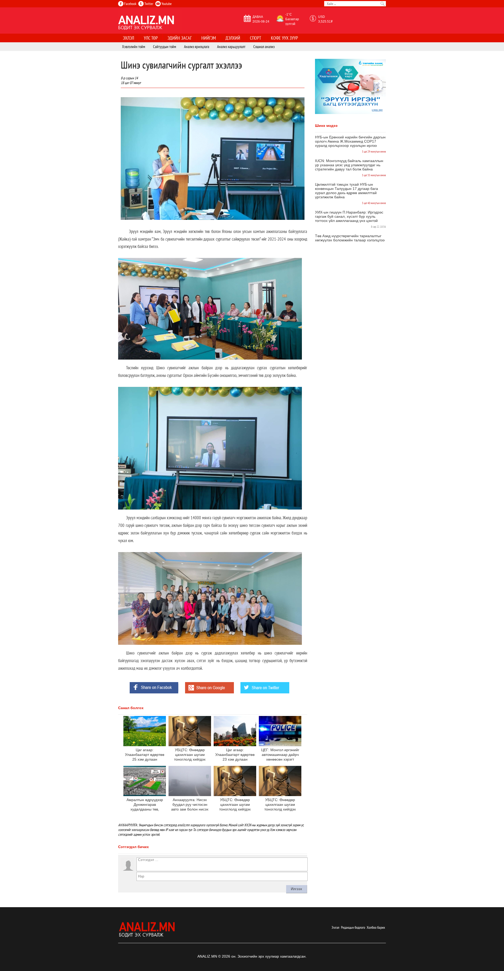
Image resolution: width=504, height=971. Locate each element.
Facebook (129, 3)
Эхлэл (335, 927)
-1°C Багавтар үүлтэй (292, 19)
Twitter (148, 3)
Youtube (166, 3)
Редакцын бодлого (353, 927)
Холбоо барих (376, 927)
